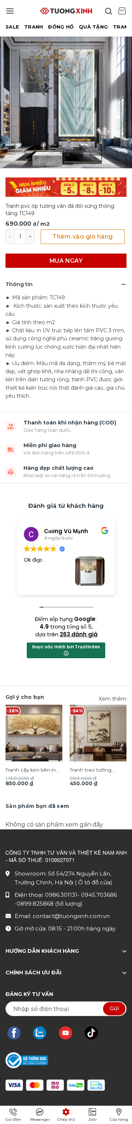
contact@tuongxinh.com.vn (71, 916)
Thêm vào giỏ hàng (82, 236)
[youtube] (69, 1032)
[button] (10, 11)
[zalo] (43, 1032)
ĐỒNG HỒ (61, 27)
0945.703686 (99, 894)
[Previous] (8, 745)
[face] (18, 1032)
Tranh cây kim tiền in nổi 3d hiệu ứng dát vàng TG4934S (31, 770)
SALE (12, 27)
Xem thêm (112, 699)
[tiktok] (95, 1032)
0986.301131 (61, 894)
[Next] (123, 745)
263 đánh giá (79, 634)
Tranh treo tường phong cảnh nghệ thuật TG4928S (92, 770)
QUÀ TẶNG (93, 27)
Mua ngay (66, 260)
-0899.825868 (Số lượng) (48, 903)
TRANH (33, 27)
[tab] (37, 806)
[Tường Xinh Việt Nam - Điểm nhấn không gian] (66, 11)
